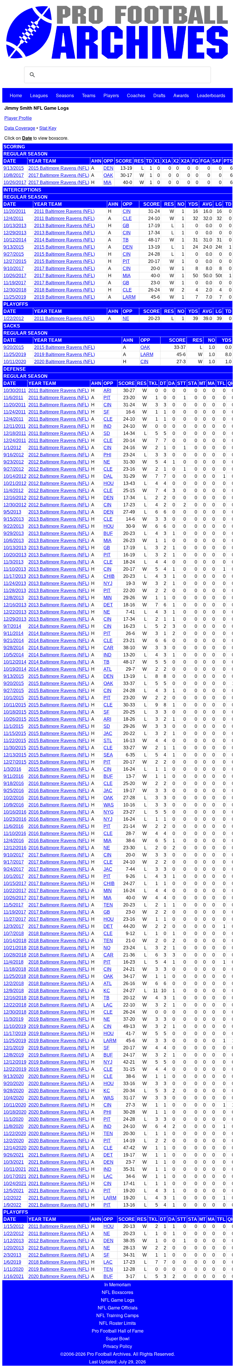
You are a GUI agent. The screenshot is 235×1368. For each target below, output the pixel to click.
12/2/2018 (13, 983)
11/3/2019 (13, 1019)
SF (106, 412)
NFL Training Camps (117, 1315)
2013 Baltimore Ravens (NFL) (64, 225)
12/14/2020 (14, 1147)
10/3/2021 (13, 1162)
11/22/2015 (14, 740)
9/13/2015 (13, 168)
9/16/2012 (13, 454)
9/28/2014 (13, 647)
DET (108, 604)
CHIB (109, 576)
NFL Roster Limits (117, 1323)
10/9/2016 (13, 804)
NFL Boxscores (117, 1292)
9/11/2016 (13, 776)
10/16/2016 (14, 812)
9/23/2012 (13, 462)
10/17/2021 (14, 1176)
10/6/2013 (13, 540)
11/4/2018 (13, 962)
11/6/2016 (13, 826)
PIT (126, 261)
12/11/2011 (14, 426)
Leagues (39, 95)
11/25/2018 (14, 976)
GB (126, 225)
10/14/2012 (14, 476)
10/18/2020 (14, 1112)
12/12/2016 (14, 847)
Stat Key (47, 128)
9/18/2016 (13, 783)
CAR (108, 647)
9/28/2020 (13, 1090)
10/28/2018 (14, 954)
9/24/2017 (13, 869)
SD (106, 433)
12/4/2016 (13, 840)
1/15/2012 (13, 1226)
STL (107, 740)
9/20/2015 (13, 347)
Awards (181, 95)
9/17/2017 (13, 862)
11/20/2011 (14, 211)
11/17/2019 (14, 1033)
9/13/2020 (13, 1076)
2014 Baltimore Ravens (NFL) (64, 239)
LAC (108, 1004)
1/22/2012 (13, 318)
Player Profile (18, 118)
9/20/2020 (13, 1083)
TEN (108, 904)
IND (107, 426)
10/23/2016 (14, 819)
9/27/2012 (13, 469)
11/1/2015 (13, 726)
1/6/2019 (12, 1262)
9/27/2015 (13, 254)
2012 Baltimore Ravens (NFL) (58, 454)
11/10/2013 (14, 569)
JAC (107, 733)
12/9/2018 (13, 990)
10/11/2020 (14, 361)
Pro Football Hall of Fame (118, 1330)
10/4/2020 (13, 1097)
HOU (108, 483)
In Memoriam (117, 1284)
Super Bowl (118, 1338)
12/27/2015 (14, 261)
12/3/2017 (13, 926)
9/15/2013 (13, 519)
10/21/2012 (14, 483)
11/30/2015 (14, 747)
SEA (108, 754)
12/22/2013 (14, 612)
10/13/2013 (14, 225)
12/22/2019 (14, 1069)
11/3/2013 (13, 562)
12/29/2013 (14, 232)
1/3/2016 (12, 769)
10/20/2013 (14, 554)
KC (106, 990)
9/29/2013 (13, 533)
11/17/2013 (14, 576)
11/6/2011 (13, 397)
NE (126, 318)
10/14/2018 (14, 940)
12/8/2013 (13, 597)
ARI (107, 390)
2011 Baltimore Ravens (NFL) (64, 211)
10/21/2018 (14, 947)
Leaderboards (211, 95)
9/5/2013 (12, 512)
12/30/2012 (14, 504)
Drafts (159, 95)
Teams (88, 95)
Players (111, 95)
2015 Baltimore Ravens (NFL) (58, 168)
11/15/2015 (14, 733)
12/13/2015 (14, 754)
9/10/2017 (13, 268)
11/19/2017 (14, 282)
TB (126, 239)
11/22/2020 (14, 1133)
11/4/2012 (13, 490)
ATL (107, 669)
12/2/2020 (13, 1140)
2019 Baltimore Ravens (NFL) (64, 297)
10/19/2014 (14, 669)
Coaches (136, 95)
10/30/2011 (14, 390)
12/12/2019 (14, 1062)
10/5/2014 (13, 654)
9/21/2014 (13, 640)
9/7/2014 (12, 626)
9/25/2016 (13, 790)
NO (106, 947)
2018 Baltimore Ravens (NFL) (64, 289)
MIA (107, 182)
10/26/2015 (14, 719)
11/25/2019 (14, 297)
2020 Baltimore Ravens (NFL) (64, 361)
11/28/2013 (14, 590)
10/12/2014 (14, 239)
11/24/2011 (14, 412)
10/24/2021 (14, 1183)
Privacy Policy (117, 1346)
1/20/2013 (13, 1247)
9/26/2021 (13, 1155)
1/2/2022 (12, 1197)
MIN (107, 597)
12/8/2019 (13, 1055)
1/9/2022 (12, 1205)
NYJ (107, 583)
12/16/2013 (14, 604)
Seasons (65, 95)
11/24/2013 (14, 583)
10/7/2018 (13, 933)
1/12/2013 (13, 1240)
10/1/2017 (13, 876)
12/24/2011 (14, 440)
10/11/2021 (14, 1169)
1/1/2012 (12, 447)
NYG (108, 812)
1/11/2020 (13, 1269)
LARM (129, 297)
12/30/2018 (14, 289)
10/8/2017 (13, 175)
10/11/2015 (14, 704)
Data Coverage (19, 128)
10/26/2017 (14, 182)
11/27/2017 (14, 919)
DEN (108, 168)
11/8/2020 (13, 1126)
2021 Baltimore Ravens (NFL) (58, 1155)
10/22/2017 (14, 890)
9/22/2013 (13, 526)
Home (16, 95)
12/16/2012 (14, 497)
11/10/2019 (14, 1026)
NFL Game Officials (118, 1307)
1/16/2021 (13, 1276)
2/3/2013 (12, 1255)
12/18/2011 (14, 433)
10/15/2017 (14, 883)
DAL (108, 476)
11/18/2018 (14, 969)
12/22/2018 (14, 1004)
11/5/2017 (13, 904)
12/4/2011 (13, 218)
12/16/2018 (14, 997)
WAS (108, 804)
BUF (108, 533)
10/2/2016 (13, 797)
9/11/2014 (13, 633)
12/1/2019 (13, 1047)
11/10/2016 (14, 833)
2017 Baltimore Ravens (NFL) (58, 175)
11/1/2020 (13, 1119)
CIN (127, 211)
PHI (107, 454)
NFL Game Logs (117, 1300)
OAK (108, 175)
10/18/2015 (14, 712)
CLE (127, 218)
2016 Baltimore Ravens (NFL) (58, 776)
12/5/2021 (13, 1190)
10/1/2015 (13, 697)
